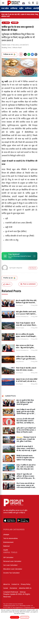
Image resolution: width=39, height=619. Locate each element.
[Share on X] (25, 54)
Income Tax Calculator (11, 573)
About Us (6, 584)
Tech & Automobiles (10, 539)
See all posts (32, 268)
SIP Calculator (8, 558)
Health (5, 550)
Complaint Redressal (10, 592)
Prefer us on (8, 278)
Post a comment (29, 284)
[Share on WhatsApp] (28, 54)
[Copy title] (35, 54)
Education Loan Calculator (12, 569)
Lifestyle (6, 535)
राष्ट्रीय (21, 8)
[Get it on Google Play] (23, 520)
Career (5, 588)
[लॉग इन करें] (33, 3)
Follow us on (8, 54)
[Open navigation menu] (3, 3)
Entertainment (8, 542)
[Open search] (29, 3)
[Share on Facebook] (32, 54)
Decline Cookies (24, 617)
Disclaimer (13, 588)
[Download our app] (37, 3)
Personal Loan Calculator (12, 561)
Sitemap (23, 592)
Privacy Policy (25, 584)
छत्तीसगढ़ (13, 8)
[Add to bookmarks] (21, 54)
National (6, 546)
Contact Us (15, 584)
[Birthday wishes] (23, 2)
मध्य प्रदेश (5, 8)
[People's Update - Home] (13, 3)
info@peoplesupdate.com (10, 605)
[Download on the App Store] (9, 520)
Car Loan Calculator (10, 565)
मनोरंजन (28, 8)
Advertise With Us (25, 588)
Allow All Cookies (14, 617)
